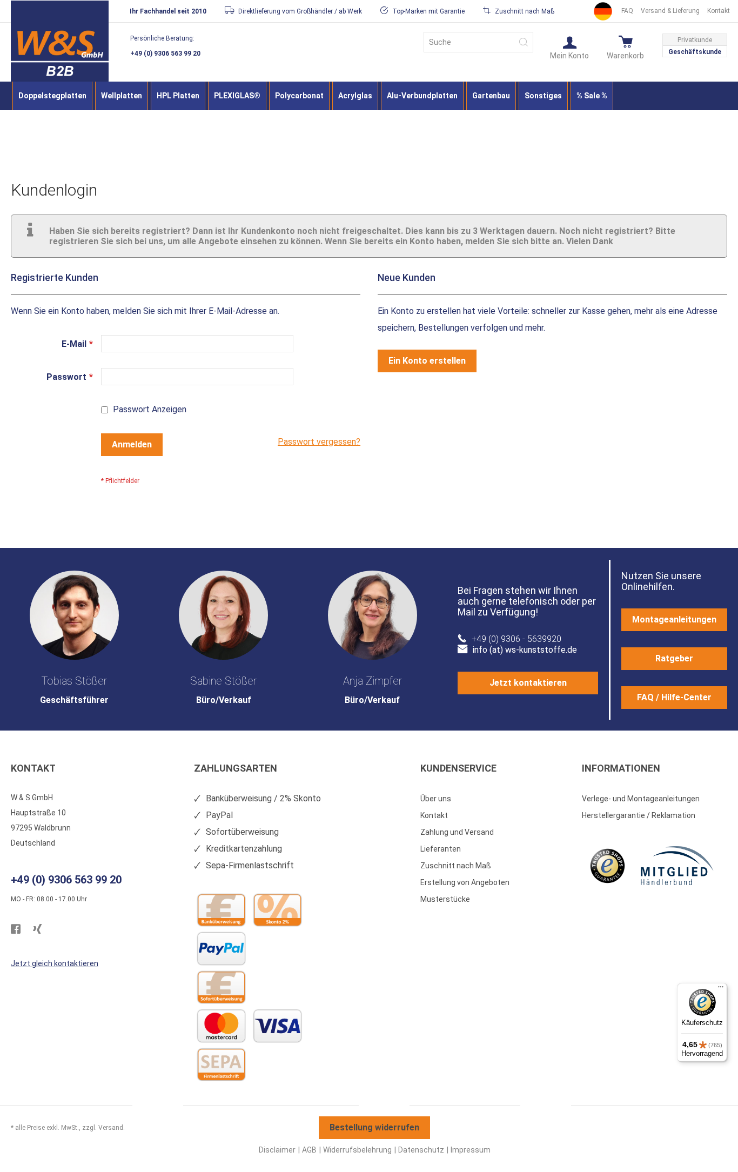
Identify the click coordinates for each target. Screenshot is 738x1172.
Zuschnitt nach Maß (455, 865)
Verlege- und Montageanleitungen (641, 798)
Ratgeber (674, 658)
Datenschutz (421, 1150)
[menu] (369, 96)
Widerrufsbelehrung (357, 1150)
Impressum (471, 1150)
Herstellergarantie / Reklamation (638, 815)
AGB (309, 1150)
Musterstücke (445, 899)
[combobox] (478, 42)
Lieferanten (440, 849)
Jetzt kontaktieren (528, 683)
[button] (569, 47)
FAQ (627, 11)
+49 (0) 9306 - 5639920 (516, 639)
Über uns (435, 798)
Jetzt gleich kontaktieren (54, 963)
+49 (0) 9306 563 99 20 (165, 53)
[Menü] (720, 989)
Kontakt (718, 11)
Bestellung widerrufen (374, 1127)
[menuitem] (52, 96)
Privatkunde (694, 40)
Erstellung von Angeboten (464, 882)
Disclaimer (277, 1150)
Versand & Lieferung (670, 11)
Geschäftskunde (694, 52)
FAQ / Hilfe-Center (674, 697)
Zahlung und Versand (457, 832)
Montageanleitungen (674, 619)
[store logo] (60, 52)
